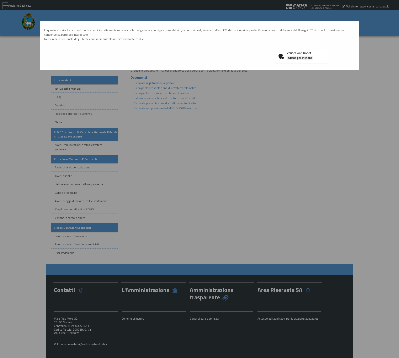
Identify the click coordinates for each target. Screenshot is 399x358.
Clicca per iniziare (300, 58)
